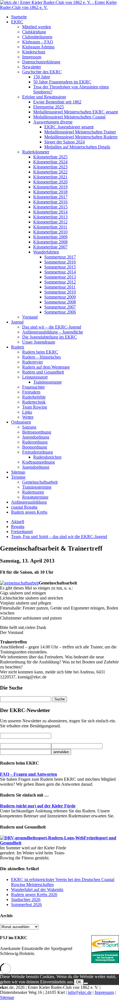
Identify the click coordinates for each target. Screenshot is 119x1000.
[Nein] (86, 983)
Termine (18, 477)
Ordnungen (21, 422)
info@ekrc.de (80, 992)
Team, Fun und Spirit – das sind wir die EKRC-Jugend (59, 536)
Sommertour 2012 (60, 282)
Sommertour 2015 (60, 267)
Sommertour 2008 (60, 302)
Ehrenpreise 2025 (48, 107)
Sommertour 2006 (60, 312)
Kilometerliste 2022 (50, 172)
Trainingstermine (36, 487)
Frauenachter (33, 387)
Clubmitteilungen (37, 36)
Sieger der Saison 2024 (64, 142)
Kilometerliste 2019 (50, 187)
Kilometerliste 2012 (50, 222)
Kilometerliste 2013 (50, 217)
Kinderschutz (33, 51)
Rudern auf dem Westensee (46, 367)
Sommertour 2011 (60, 287)
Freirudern (31, 392)
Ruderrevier (32, 362)
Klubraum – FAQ (37, 41)
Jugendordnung (35, 437)
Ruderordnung (35, 442)
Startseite (19, 16)
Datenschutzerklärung (41, 61)
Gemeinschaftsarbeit (40, 482)
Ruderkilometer (35, 152)
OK (78, 982)
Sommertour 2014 (60, 272)
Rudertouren (33, 492)
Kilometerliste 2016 (50, 202)
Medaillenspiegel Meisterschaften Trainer (80, 132)
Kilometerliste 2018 (50, 192)
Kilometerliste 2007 (50, 247)
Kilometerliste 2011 (50, 227)
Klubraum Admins (38, 46)
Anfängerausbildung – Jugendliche (52, 332)
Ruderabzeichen (47, 457)
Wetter (27, 417)
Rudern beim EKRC (40, 352)
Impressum (31, 56)
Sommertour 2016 (60, 262)
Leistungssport (35, 377)
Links (27, 412)
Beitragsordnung (36, 432)
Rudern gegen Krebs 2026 (34, 894)
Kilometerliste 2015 (50, 207)
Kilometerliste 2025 (50, 157)
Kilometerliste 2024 (50, 162)
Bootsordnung (34, 447)
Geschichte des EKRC (42, 71)
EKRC (17, 21)
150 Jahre (41, 76)
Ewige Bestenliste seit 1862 (57, 101)
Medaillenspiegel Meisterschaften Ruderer (81, 137)
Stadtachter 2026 (25, 899)
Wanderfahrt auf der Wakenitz (37, 889)
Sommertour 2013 (60, 277)
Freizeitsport (22, 531)
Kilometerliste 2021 (50, 177)
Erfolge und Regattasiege (44, 96)
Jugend (17, 322)
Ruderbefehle (34, 397)
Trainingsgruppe (47, 382)
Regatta (17, 526)
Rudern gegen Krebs (29, 512)
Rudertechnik (34, 402)
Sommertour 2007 (60, 307)
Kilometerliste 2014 (50, 212)
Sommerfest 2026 (26, 904)
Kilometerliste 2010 (50, 232)
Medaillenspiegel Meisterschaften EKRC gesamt (75, 112)
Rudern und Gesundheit (43, 372)
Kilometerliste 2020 (50, 182)
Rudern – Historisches (41, 357)
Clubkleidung (34, 31)
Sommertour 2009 (60, 297)
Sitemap (18, 472)
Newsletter (31, 66)
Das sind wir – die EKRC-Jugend (51, 327)
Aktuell (17, 521)
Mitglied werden (36, 26)
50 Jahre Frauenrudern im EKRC (62, 81)
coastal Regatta (24, 507)
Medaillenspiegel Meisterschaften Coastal (69, 117)
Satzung (29, 427)
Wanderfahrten (46, 252)
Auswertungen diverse (53, 122)
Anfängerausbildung (29, 502)
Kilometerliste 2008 (50, 242)
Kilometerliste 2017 (50, 197)
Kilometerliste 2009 (50, 237)
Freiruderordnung (37, 452)
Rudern (17, 347)
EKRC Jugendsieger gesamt (69, 127)
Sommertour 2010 (60, 292)
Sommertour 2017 (60, 257)
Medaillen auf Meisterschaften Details (77, 147)
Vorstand (30, 317)
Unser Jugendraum (38, 342)
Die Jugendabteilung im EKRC (49, 337)
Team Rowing (34, 407)
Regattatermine (35, 497)
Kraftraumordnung (38, 462)
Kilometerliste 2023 (50, 167)
